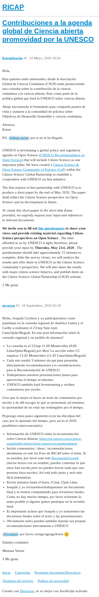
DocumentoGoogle (65, 458)
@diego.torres (19, 138)
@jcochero (10, 534)
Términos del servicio (17, 581)
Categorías (22, 572)
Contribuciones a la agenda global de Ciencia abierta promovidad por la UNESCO (48, 31)
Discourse (27, 591)
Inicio (6, 572)
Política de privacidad (53, 581)
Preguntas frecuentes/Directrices (58, 572)
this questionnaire (51, 228)
